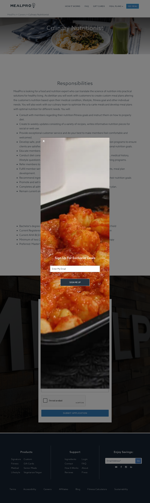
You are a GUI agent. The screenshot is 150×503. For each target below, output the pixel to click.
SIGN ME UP (75, 282)
